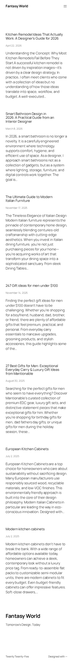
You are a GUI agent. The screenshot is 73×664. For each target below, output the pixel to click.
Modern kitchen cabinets (25, 529)
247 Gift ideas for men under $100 (32, 286)
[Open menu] (65, 6)
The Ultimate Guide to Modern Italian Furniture (29, 199)
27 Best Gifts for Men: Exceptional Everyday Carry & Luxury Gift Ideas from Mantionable (32, 370)
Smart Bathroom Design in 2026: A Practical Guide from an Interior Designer (30, 117)
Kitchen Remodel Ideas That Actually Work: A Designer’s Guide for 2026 (34, 36)
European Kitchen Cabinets (27, 449)
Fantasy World (17, 6)
